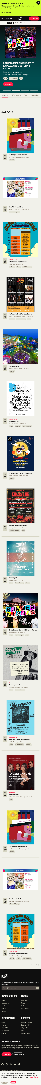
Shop (22, 1031)
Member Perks (25, 1033)
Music (5, 79)
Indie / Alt (22, 79)
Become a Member (27, 1022)
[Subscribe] (37, 988)
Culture (4, 1009)
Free (25, 95)
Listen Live (9, 18)
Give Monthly (18, 1054)
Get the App (7, 12)
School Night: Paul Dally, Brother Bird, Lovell (18, 68)
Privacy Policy (34, 1077)
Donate (35, 18)
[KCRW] (5, 978)
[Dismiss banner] (38, 3)
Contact (4, 1033)
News (3, 1000)
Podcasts (24, 1006)
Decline (4, 1082)
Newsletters (5, 1031)
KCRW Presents (13, 79)
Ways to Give (25, 1028)
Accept (13, 1082)
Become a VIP (25, 1025)
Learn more (8, 85)
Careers (4, 1025)
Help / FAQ (5, 1028)
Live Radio (24, 1000)
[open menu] (3, 18)
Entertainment (6, 1003)
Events (4, 1011)
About (3, 1022)
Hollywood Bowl (34, 95)
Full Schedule (25, 1009)
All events (5, 95)
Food (3, 1006)
